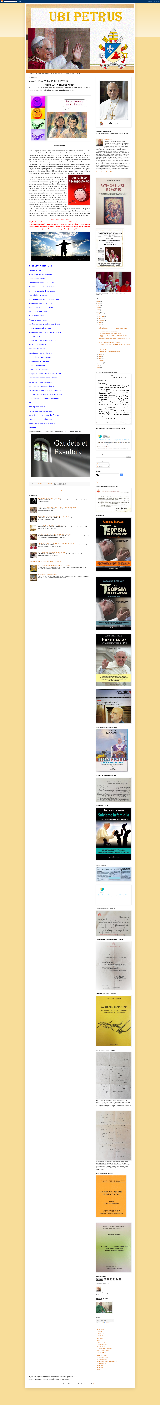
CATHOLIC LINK (101, 1342)
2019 (98, 310)
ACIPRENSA (100, 1329)
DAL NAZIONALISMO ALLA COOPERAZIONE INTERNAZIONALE (54, 565)
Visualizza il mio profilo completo (104, 172)
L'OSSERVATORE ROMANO (104, 1348)
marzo (100, 358)
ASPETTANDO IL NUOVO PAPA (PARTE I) (48, 574)
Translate (108, 1322)
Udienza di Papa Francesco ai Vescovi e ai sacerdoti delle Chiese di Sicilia (57, 507)
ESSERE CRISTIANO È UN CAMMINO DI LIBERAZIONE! (113, 329)
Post (99, 463)
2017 (98, 365)
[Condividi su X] (62, 484)
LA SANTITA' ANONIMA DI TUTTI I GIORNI (109, 342)
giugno (100, 327)
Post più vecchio (85, 490)
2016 (98, 368)
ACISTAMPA (100, 1331)
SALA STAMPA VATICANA (103, 1357)
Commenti (100, 466)
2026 (98, 301)
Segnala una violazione (103, 482)
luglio (100, 324)
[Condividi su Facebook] (63, 484)
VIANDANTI (100, 1367)
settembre (101, 320)
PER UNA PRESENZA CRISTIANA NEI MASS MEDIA (51, 552)
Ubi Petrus (109, 139)
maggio (101, 354)
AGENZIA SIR (100, 1335)
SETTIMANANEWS (102, 1359)
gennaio (101, 363)
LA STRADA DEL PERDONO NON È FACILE (110, 333)
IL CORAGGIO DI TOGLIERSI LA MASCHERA (49, 498)
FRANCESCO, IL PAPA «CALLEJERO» (108, 331)
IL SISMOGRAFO (101, 1346)
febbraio (101, 360)
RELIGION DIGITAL (102, 1356)
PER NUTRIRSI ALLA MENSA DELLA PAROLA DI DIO (51, 525)
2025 (98, 303)
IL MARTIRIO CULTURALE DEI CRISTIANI (109, 351)
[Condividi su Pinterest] (65, 484)
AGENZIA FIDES (101, 1333)
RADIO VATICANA (101, 1352)
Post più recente (34, 490)
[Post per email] (55, 483)
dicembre (101, 314)
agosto (100, 322)
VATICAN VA (100, 1365)
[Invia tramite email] (58, 484)
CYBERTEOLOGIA (102, 1344)
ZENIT (98, 1369)
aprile (100, 356)
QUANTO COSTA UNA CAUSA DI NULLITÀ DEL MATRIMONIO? (46, 561)
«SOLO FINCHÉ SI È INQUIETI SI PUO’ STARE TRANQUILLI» (53, 516)
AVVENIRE (100, 1340)
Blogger (95, 1384)
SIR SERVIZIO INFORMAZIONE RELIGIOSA (108, 1361)
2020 (98, 307)
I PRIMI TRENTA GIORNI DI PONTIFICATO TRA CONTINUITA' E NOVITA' (56, 543)
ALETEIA (99, 1337)
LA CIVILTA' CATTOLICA (103, 1350)
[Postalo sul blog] (60, 484)
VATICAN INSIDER (102, 1363)
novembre (101, 316)
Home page (60, 490)
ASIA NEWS (100, 1339)
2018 (98, 312)
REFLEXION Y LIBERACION (104, 1354)
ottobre (100, 318)
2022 (98, 305)
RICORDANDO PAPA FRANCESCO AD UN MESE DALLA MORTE (54, 534)
